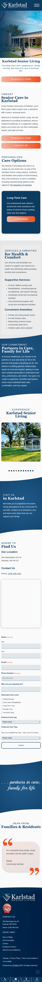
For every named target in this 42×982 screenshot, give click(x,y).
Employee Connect (9, 947)
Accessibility (7, 961)
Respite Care (7, 709)
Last (2, 651)
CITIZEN (15, 965)
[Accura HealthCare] (14, 5)
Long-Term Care (9, 706)
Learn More (21, 219)
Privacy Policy (15, 958)
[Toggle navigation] (37, 5)
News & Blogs (8, 937)
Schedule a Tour (21, 79)
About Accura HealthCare (11, 950)
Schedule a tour (21, 138)
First (2, 642)
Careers (5, 943)
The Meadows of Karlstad (21, 185)
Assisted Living (8, 712)
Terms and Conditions (29, 958)
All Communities (8, 940)
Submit (21, 745)
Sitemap (6, 958)
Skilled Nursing (8, 699)
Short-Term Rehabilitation (12, 702)
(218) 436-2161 (14, 574)
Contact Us (21, 146)
